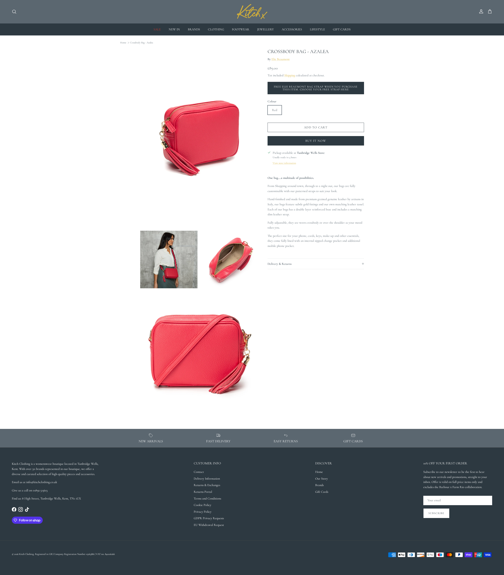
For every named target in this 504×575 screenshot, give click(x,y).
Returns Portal (203, 492)
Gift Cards (321, 492)
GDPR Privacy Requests (209, 518)
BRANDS (194, 29)
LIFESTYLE (317, 29)
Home (123, 42)
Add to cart (315, 127)
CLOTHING (216, 29)
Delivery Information (207, 479)
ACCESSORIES (292, 29)
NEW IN (174, 29)
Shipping (289, 75)
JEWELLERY (265, 29)
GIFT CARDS (342, 29)
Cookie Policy (202, 505)
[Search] (14, 11)
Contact (199, 472)
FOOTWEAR (240, 29)
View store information (284, 163)
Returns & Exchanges (207, 485)
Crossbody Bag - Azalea (141, 42)
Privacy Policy (202, 512)
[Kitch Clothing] (252, 11)
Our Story (321, 479)
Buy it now (315, 141)
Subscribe (436, 513)
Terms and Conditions (207, 498)
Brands (319, 485)
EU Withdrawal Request (209, 525)
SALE (157, 29)
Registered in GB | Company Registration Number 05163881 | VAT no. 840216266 (75, 554)
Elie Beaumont (280, 59)
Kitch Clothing (26, 554)
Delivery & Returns (280, 264)
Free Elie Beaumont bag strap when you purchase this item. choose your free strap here (316, 88)
